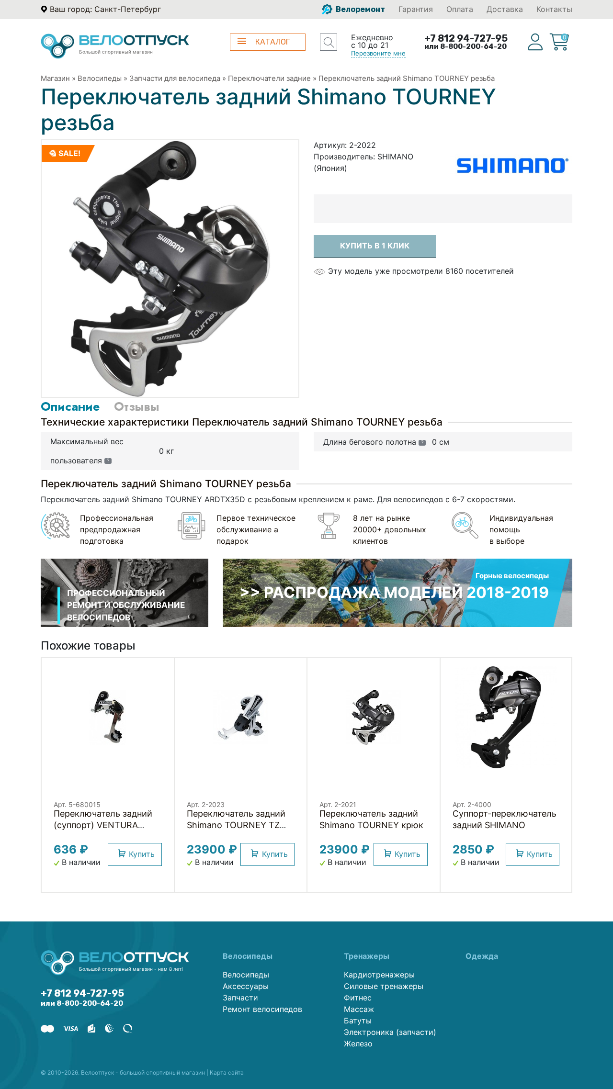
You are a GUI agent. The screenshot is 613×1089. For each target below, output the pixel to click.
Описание (70, 406)
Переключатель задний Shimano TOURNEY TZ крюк (236, 825)
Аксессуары (246, 986)
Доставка (505, 9)
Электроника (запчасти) (390, 1032)
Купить (142, 854)
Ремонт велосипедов (262, 1009)
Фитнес (358, 997)
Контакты (554, 9)
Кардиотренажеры (379, 974)
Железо (358, 1043)
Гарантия (415, 9)
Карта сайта (227, 1072)
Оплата (459, 9)
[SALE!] (170, 267)
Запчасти (240, 997)
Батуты (358, 1020)
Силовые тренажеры (383, 986)
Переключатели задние (269, 78)
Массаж (359, 1009)
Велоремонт (359, 9)
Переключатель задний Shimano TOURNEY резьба (406, 78)
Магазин (55, 78)
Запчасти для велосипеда (174, 78)
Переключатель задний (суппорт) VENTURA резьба (103, 825)
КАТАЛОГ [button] (272, 41)
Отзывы (136, 406)
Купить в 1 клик (374, 245)
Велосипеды (100, 78)
